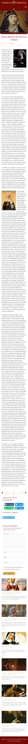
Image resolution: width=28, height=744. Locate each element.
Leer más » (4, 601)
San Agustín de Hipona (8, 699)
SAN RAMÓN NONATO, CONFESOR (11, 593)
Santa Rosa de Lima (7, 646)
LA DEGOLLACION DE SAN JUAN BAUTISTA (13, 673)
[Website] (14, 562)
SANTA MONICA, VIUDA (8, 725)
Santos (14, 33)
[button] (14, 9)
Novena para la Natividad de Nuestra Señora (14, 619)
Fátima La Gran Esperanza (14, 2)
